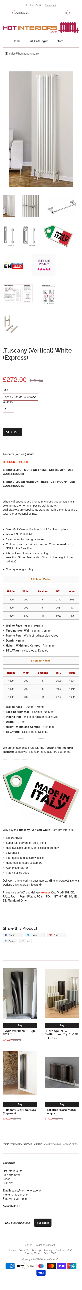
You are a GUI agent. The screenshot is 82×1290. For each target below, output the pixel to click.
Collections (17, 1143)
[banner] (41, 27)
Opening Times (32, 1253)
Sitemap (36, 1250)
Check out (50, 4)
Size (5, 390)
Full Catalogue (38, 41)
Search (12, 1250)
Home (17, 41)
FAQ (69, 1250)
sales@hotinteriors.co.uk (26, 1190)
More (60, 41)
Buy (20, 1025)
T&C (53, 1253)
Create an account (45, 1245)
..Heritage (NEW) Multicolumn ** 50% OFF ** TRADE (61, 1034)
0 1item (34, 4)
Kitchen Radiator (33, 1143)
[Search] (66, 13)
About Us (23, 1250)
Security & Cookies (54, 1250)
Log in (28, 1245)
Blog (45, 1253)
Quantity (8, 402)
